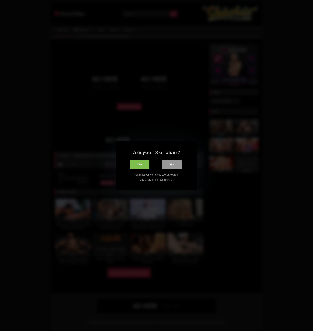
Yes (139, 164)
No (172, 164)
